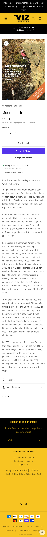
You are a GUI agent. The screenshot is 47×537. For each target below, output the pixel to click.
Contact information (25, 535)
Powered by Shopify (25, 526)
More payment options (23, 158)
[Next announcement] (42, 28)
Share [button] (7, 396)
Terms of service (24, 531)
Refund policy (39, 526)
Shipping (16, 123)
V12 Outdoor (14, 526)
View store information (14, 172)
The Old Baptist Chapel (23, 457)
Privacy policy (11, 531)
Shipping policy (38, 531)
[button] (6, 18)
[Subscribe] (39, 440)
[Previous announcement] (4, 28)
